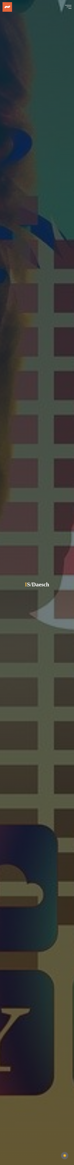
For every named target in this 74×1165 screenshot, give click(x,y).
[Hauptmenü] (68, 7)
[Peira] (7, 6)
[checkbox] (64, 1155)
